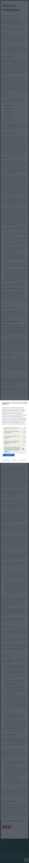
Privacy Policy (22, 460)
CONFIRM (8, 455)
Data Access (14, 460)
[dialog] (14, 431)
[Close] (26, 403)
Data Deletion (7, 460)
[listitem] (14, 428)
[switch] (23, 432)
